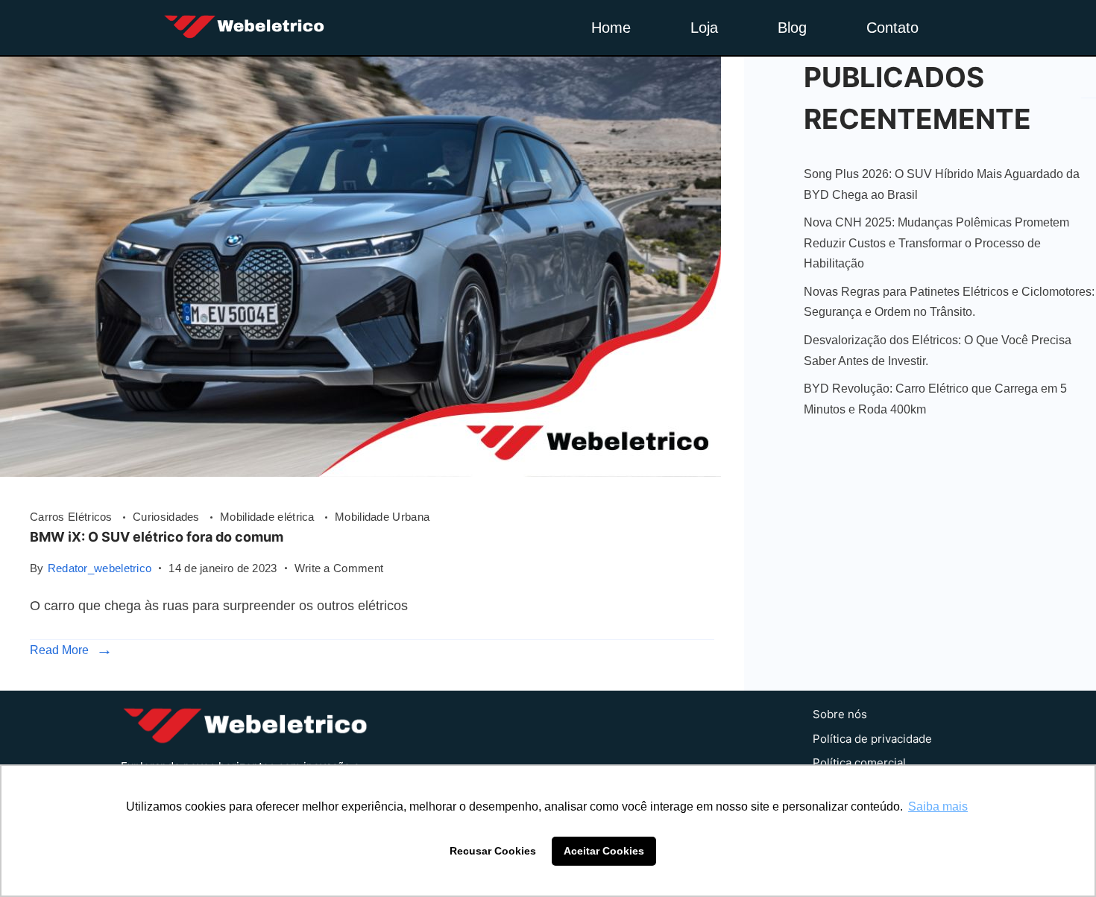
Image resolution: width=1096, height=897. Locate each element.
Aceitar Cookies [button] (604, 851)
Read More (59, 650)
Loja (704, 27)
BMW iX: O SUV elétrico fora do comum (156, 537)
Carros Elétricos (73, 516)
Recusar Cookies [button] (493, 851)
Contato (892, 27)
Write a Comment (339, 566)
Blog (792, 27)
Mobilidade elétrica (269, 516)
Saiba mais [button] (938, 806)
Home (611, 27)
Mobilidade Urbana (382, 516)
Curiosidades (168, 516)
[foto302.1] (360, 472)
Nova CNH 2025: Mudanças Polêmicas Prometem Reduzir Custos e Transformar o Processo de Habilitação (936, 243)
